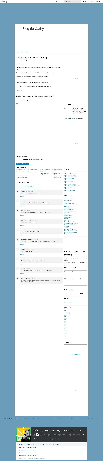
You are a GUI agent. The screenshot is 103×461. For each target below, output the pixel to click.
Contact (26, 52)
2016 (65, 329)
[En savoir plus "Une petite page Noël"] (68, 274)
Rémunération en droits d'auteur (63, 418)
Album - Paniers (67, 188)
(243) (71, 205)
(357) (67, 202)
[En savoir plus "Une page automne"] (75, 274)
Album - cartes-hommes (69, 179)
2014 (65, 332)
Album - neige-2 (67, 187)
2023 (65, 318)
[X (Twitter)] (59, 1)
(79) (68, 215)
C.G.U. (55, 418)
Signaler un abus (49, 418)
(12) (71, 230)
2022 (65, 319)
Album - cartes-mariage (69, 181)
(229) (68, 206)
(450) (68, 200)
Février (67, 313)
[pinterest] (61, 1)
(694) (68, 199)
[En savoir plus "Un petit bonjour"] (75, 282)
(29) (71, 223)
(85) (67, 214)
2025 (65, 315)
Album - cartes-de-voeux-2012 (70, 176)
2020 (65, 323)
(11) (70, 232)
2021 (65, 321)
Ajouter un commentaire (28, 186)
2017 (65, 327)
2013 (65, 333)
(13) (70, 229)
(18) (66, 227)
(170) (68, 209)
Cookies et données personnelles (84, 418)
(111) (70, 211)
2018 (65, 326)
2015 (65, 330)
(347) (69, 203)
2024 (65, 316)
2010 (65, 338)
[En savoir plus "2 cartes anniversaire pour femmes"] (68, 282)
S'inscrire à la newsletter (22, 163)
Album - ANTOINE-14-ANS (70, 173)
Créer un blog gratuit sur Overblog (28, 418)
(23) (69, 224)
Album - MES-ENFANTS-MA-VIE (72, 185)
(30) (69, 221)
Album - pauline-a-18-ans (69, 190)
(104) (66, 212)
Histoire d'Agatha (76, 354)
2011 (65, 336)
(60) (66, 218)
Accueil (17, 52)
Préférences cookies (94, 418)
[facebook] (56, 1)
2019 (65, 324)
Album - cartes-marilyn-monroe (71, 182)
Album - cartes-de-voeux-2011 (70, 175)
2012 (65, 335)
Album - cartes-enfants (69, 178)
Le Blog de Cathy (31, 29)
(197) (68, 208)
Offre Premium (73, 418)
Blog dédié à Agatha (68, 302)
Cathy (72, 118)
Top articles (38, 418)
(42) (66, 220)
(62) (68, 217)
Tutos (22, 52)
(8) (68, 233)
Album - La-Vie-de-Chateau (70, 184)
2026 (65, 310)
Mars (67, 312)
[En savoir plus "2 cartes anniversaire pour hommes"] (83, 274)
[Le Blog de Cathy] (68, 111)
